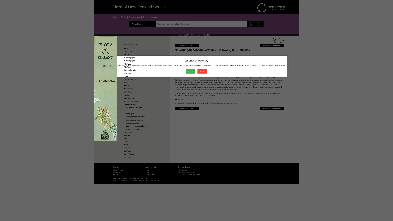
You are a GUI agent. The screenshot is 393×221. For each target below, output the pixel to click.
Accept (190, 71)
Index (126, 142)
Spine (126, 48)
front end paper (129, 58)
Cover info (127, 157)
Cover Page (128, 51)
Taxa (125, 110)
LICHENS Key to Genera (133, 107)
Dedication (128, 73)
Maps (126, 82)
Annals (126, 95)
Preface (126, 86)
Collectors (127, 92)
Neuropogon (129, 114)
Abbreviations (129, 98)
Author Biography (130, 154)
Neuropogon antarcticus (134, 120)
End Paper (127, 148)
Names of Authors (130, 104)
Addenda (127, 138)
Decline (202, 71)
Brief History (128, 89)
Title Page (127, 64)
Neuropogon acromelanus (135, 117)
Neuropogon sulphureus (134, 129)
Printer (126, 145)
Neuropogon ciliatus (133, 123)
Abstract (127, 54)
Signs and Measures (131, 101)
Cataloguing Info (130, 70)
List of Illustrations (130, 79)
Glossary (127, 135)
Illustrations (128, 132)
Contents (127, 76)
